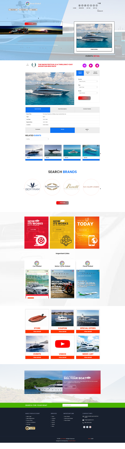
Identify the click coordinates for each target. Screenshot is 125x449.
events (37, 354)
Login (74, 8)
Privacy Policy (29, 420)
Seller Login (28, 416)
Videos (62, 354)
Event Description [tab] (62, 109)
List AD (88, 8)
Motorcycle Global (68, 418)
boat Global (35, 3)
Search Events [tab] (80, 72)
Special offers (88, 328)
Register (81, 8)
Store (37, 328)
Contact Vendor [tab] (87, 109)
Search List (87, 72)
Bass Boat (13, 9)
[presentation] (38, 17)
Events (53, 422)
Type (79, 85)
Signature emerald (83, 235)
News (53, 426)
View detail (62, 331)
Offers (53, 420)
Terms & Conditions (30, 422)
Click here (30, 23)
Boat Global (67, 416)
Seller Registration (30, 418)
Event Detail (94, 49)
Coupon (62, 328)
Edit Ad (95, 8)
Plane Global (67, 420)
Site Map (28, 424)
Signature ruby (83, 230)
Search (84, 98)
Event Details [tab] (38, 109)
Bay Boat (23, 9)
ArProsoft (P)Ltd (71, 440)
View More (62, 202)
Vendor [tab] (62, 129)
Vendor (79, 90)
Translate (98, 10)
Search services (95, 72)
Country (80, 79)
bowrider (34, 9)
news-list (87, 354)
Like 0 (88, 130)
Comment (37, 129)
